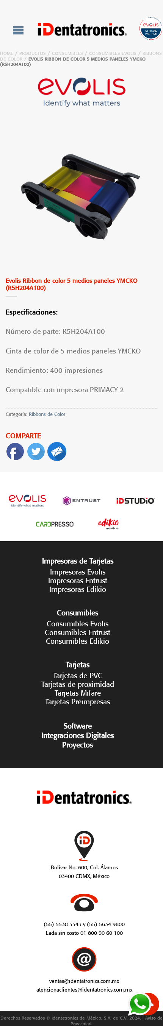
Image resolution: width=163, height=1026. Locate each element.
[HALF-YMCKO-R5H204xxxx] (81, 194)
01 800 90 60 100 (101, 932)
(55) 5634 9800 (106, 923)
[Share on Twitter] (36, 450)
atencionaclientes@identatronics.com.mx (84, 988)
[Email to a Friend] (56, 450)
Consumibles (67, 52)
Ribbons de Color (47, 413)
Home (6, 52)
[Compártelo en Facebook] (15, 450)
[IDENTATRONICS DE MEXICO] (82, 29)
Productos (32, 52)
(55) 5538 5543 (63, 923)
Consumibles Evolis (112, 52)
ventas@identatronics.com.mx (84, 980)
